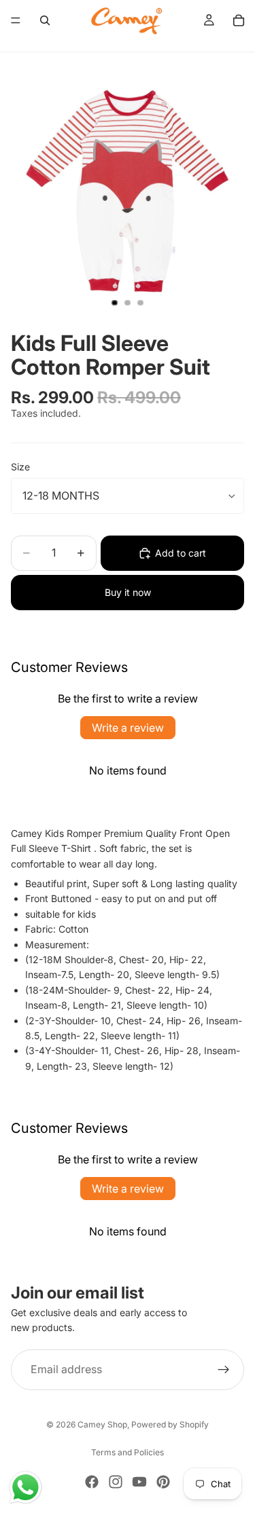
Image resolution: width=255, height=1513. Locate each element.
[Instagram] (115, 1482)
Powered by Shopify (170, 1424)
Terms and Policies (127, 1452)
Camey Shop (102, 1424)
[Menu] (15, 20)
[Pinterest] (163, 1482)
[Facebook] (92, 1482)
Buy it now (128, 592)
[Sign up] (223, 1370)
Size (20, 466)
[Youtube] (139, 1482)
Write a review (128, 727)
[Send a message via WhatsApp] (25, 1487)
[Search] (45, 20)
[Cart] (239, 20)
